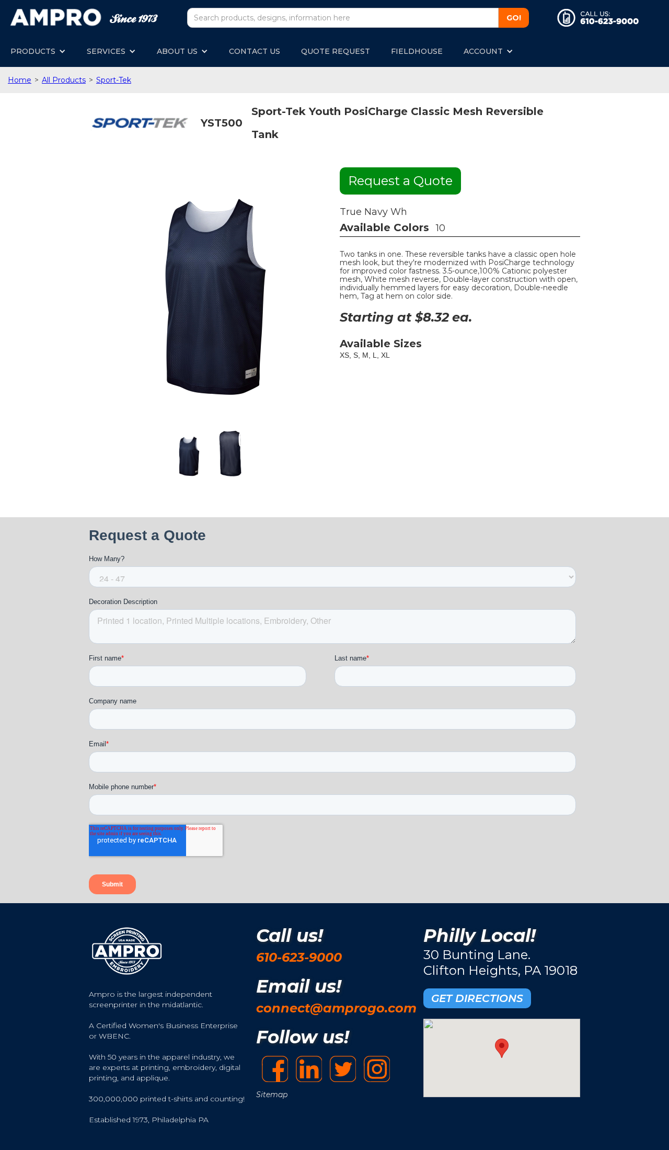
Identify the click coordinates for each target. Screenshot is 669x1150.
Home (19, 80)
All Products (64, 80)
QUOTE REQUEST (335, 51)
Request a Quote (400, 180)
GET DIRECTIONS (477, 998)
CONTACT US (254, 51)
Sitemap (271, 1094)
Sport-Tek (113, 80)
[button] (38, 51)
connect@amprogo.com (336, 1008)
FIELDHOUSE (417, 51)
